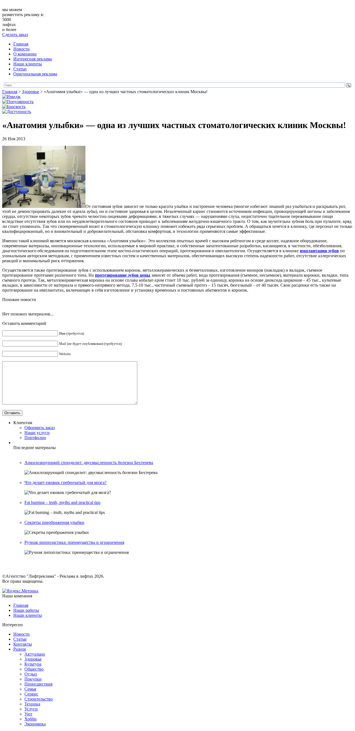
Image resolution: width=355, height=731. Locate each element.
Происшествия (38, 684)
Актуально (34, 654)
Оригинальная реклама (35, 74)
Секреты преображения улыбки (54, 522)
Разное (19, 649)
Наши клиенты (27, 64)
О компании (25, 54)
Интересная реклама (32, 59)
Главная (20, 44)
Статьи (20, 69)
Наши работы (26, 610)
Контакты (22, 644)
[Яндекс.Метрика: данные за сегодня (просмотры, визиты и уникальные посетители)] (20, 591)
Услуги (31, 709)
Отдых (30, 674)
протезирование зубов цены (122, 275)
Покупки (33, 679)
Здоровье (30, 91)
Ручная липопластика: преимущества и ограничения (74, 542)
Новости (21, 49)
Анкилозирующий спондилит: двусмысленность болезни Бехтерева (88, 462)
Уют (28, 714)
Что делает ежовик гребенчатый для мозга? (65, 482)
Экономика (35, 724)
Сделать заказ (15, 34)
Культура (32, 664)
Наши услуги (37, 432)
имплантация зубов (319, 250)
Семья (30, 689)
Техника (32, 704)
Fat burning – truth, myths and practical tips (62, 502)
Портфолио (35, 437)
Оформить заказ (39, 427)
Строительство (38, 699)
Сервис (31, 694)
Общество (34, 669)
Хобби (30, 719)
